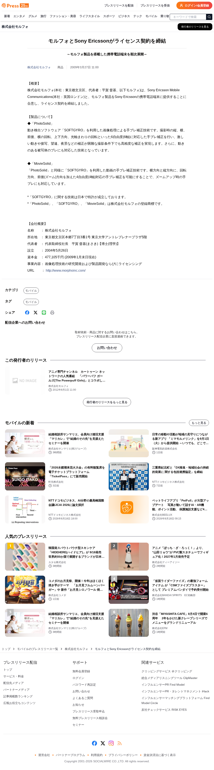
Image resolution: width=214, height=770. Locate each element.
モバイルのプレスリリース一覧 (37, 649)
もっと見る (199, 422)
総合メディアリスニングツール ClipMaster (169, 678)
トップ (6, 649)
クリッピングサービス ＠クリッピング (166, 671)
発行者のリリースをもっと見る (107, 402)
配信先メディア (13, 683)
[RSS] (119, 743)
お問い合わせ (107, 348)
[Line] (44, 312)
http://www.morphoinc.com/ (65, 270)
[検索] (209, 17)
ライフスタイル (89, 16)
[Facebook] (27, 312)
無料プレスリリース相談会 (90, 718)
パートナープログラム (70, 755)
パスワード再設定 (84, 684)
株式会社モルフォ (39, 67)
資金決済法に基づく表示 (160, 755)
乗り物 (164, 16)
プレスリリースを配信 (119, 5)
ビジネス (124, 16)
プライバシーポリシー (123, 755)
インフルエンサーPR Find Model (163, 684)
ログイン (78, 678)
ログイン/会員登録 (197, 5)
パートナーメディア (16, 689)
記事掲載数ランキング (18, 696)
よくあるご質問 (83, 698)
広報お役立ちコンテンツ (19, 703)
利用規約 (97, 755)
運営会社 (44, 755)
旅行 (43, 16)
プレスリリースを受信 (155, 5)
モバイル (151, 16)
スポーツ (109, 16)
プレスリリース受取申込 (89, 711)
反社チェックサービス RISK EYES (164, 709)
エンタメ (19, 16)
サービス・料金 (13, 676)
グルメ (32, 16)
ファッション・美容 (63, 16)
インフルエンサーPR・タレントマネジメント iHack (175, 691)
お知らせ (78, 704)
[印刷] (52, 312)
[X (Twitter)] (35, 312)
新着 (7, 16)
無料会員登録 (81, 671)
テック (137, 16)
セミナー (78, 724)
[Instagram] (111, 743)
